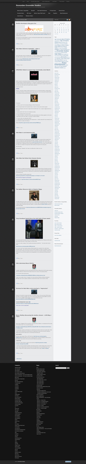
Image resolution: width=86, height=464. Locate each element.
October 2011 (57, 152)
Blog (59, 45)
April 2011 (56, 160)
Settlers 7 (16, 442)
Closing (63, 48)
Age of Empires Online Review (20, 373)
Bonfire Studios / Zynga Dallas (22, 11)
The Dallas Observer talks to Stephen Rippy (29, 189)
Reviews (67, 2)
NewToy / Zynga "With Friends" (39, 14)
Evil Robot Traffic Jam (18, 401)
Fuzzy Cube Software (58, 235)
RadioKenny (60, 63)
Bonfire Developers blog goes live (26, 23)
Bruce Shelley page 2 (40, 381)
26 (61, 32)
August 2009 (57, 188)
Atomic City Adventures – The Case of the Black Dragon (24, 376)
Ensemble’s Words (40, 373)
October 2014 (57, 109)
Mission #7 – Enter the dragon (42, 408)
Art (62, 42)
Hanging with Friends (18, 412)
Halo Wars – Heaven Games (59, 228)
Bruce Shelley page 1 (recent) (41, 379)
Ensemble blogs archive (40, 377)
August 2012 (57, 139)
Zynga (65, 67)
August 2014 (57, 112)
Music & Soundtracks (40, 394)
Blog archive (17, 377)
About (28, 1)
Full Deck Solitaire (18, 404)
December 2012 (57, 133)
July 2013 (56, 126)
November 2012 (57, 135)
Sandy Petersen (19, 16)
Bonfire (47, 348)
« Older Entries (19, 358)
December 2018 (57, 74)
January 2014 (57, 119)
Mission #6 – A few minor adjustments (43, 406)
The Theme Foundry (21, 461)
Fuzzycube (16, 405)
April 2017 (56, 85)
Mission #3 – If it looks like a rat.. (42, 402)
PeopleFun (54, 14)
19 (61, 30)
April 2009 (56, 194)
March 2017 (56, 87)
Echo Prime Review (18, 397)
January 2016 (57, 94)
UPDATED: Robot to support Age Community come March (33, 70)
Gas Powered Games (58, 52)
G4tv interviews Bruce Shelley (25, 263)
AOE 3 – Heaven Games (58, 225)
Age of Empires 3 (57, 40)
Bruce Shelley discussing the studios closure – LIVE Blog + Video (33, 316)
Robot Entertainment (63, 14)
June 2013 (56, 128)
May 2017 (56, 84)
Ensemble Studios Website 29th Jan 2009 (43, 386)
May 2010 (56, 176)
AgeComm (56, 210)
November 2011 (57, 150)
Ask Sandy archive (40, 375)
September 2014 (57, 111)
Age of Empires (66, 39)
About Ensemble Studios (41, 370)
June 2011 (56, 157)
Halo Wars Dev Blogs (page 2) (42, 393)
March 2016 (56, 91)
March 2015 (56, 102)
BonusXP (32, 11)
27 (63, 32)
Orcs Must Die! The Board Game (20, 429)
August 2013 (57, 125)
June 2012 (56, 142)
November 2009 (57, 184)
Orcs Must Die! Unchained (19, 431)
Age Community (58, 39)
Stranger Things (17, 445)
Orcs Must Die (58, 60)
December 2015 (57, 95)
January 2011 (57, 164)
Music (67, 57)
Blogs (61, 45)
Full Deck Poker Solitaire (19, 402)
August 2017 (57, 81)
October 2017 (57, 80)
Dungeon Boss (17, 394)
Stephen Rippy (57, 217)
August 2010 (57, 171)
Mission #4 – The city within (41, 404)
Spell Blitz (16, 443)
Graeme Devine (64, 52)
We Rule (16, 450)
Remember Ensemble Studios (28, 5)
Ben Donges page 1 (40, 378)
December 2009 (57, 183)
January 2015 (57, 105)
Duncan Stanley (64, 49)
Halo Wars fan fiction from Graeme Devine (28, 158)
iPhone (61, 55)
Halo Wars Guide (57, 240)
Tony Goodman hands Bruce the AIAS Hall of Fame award (33, 218)
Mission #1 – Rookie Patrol (41, 400)
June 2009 (56, 191)
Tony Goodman (63, 66)
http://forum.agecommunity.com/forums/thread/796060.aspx (30, 122)
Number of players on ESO (41, 374)
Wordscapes (17, 457)
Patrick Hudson (61, 61)
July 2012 (56, 140)
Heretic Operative (17, 414)
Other (48, 14)
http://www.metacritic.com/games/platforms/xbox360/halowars (27, 303)
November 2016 (57, 88)
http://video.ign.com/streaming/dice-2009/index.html (25, 246)
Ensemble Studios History (34, 2)
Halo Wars (58, 54)
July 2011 (56, 156)
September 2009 (57, 187)
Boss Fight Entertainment (41, 11)
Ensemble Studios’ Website (59, 213)
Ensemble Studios (20, 14)
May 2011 (56, 159)
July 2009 (56, 190)
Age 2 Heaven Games (58, 224)
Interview (58, 55)
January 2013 (57, 132)
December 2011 (57, 149)
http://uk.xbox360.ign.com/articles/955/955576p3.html (25, 299)
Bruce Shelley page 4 (40, 383)
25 (59, 32)
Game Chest (17, 408)
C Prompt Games (52, 11)
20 (63, 30)
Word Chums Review (18, 456)
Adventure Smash (18, 367)
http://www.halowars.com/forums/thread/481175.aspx (31, 179)
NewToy (38, 419)
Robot (43, 348)
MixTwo (16, 419)
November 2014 (57, 108)
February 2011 (57, 163)
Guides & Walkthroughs (45, 2)
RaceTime (16, 435)
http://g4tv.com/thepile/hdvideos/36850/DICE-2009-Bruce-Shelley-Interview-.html (30, 275)
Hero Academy (64, 54)
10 (57, 29)
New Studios (54, 2)
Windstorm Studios (29, 16)
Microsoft (63, 57)
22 (68, 30)
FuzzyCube (38, 416)
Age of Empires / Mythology (41, 371)
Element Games (61, 11)
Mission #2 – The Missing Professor (42, 401)
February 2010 (57, 180)
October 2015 (57, 97)
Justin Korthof (65, 55)
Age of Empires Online (18, 371)
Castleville (16, 384)
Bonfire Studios (45, 204)
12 (61, 29)
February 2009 (57, 197)
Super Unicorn (17, 446)
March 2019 (56, 73)
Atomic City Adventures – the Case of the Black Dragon (23, 374)
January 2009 (57, 198)
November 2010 (57, 167)
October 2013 (57, 122)
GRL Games (28, 14)
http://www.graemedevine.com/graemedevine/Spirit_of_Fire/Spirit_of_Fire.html (30, 175)
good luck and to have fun (37, 142)
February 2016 (57, 92)
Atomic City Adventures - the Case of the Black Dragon (61, 44)
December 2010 (57, 166)
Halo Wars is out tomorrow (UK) (25, 132)
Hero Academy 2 (17, 418)
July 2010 (56, 173)
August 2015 (57, 98)
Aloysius (60, 42)
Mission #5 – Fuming (40, 405)
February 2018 (57, 77)
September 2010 (57, 170)
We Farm (16, 449)
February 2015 (57, 104)
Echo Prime (17, 395)
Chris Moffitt (59, 48)
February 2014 (57, 118)
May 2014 (56, 115)
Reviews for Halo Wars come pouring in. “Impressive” (32, 288)
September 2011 (57, 153)
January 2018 (57, 78)
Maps (60, 57)
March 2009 (56, 195)
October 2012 (57, 136)
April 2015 (56, 101)
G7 (15, 407)
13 (63, 29)
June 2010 (56, 174)
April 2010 (56, 177)
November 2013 (57, 121)
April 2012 (56, 143)
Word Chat (16, 453)
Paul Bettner (66, 61)
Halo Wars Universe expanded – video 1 (28, 48)
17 (57, 30)
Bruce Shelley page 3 (40, 382)
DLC (59, 49)
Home (24, 1)
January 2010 (57, 181)
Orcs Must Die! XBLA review (41, 432)
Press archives (62, 1)
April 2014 (56, 116)
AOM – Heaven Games (58, 227)
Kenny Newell (57, 57)
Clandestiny (17, 388)
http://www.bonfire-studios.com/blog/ (40, 34)
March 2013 (56, 129)
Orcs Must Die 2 (17, 428)
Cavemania (17, 387)
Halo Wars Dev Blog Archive (41, 390)
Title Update (58, 66)
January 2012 (57, 147)
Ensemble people (39, 385)
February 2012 (57, 146)
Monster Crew (17, 421)
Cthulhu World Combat (18, 391)
